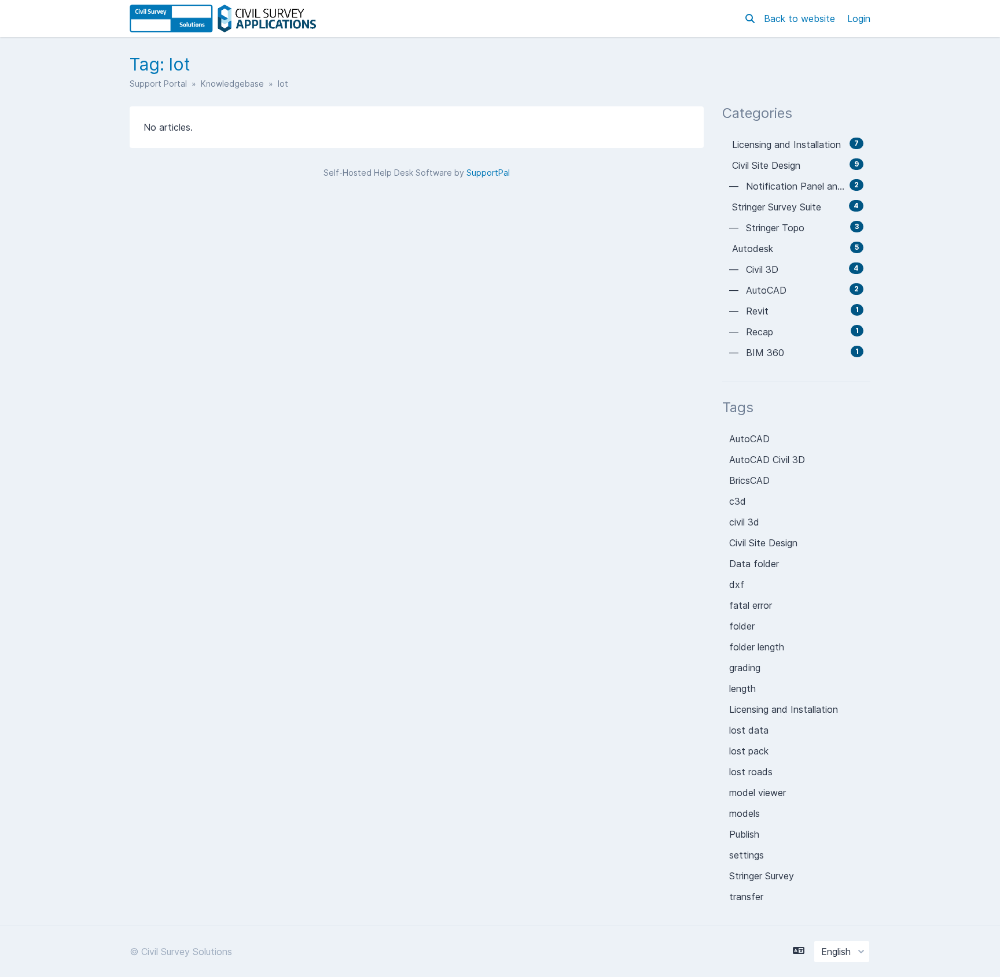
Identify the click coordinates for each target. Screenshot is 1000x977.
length (742, 688)
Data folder (754, 563)
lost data (749, 730)
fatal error (750, 605)
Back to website (801, 18)
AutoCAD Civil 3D (767, 459)
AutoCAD (749, 439)
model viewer (757, 792)
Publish (744, 834)
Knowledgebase (232, 83)
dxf (736, 584)
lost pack (749, 751)
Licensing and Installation (783, 709)
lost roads (751, 772)
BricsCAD (749, 480)
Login (858, 18)
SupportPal (488, 172)
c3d (737, 501)
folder (742, 626)
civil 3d (744, 522)
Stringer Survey (761, 876)
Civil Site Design (763, 543)
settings (746, 855)
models (744, 813)
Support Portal (158, 83)
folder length (756, 647)
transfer (746, 896)
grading (744, 667)
